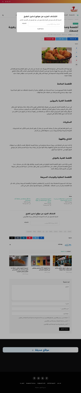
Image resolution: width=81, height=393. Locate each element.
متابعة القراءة (40, 28)
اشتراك (24, 23)
